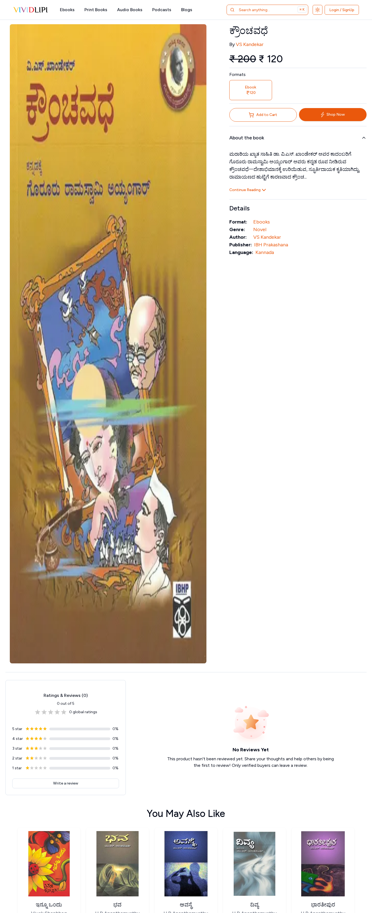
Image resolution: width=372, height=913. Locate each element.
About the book (246, 138)
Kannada (264, 252)
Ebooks (67, 9)
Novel (259, 229)
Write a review (65, 783)
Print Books (95, 9)
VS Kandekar (250, 44)
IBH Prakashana (271, 245)
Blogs (186, 9)
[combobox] (260, 10)
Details (239, 208)
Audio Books (129, 9)
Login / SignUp (341, 10)
